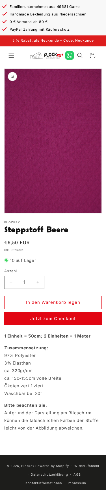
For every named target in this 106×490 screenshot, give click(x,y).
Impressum (77, 483)
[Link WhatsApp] (69, 55)
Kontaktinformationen (43, 483)
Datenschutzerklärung (49, 474)
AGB (77, 474)
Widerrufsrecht (86, 466)
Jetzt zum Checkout (53, 318)
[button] (11, 55)
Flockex (27, 466)
